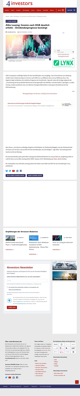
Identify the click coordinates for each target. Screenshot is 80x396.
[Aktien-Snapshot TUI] (61, 352)
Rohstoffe (45, 10)
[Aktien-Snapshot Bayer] (61, 344)
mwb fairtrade (39, 375)
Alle (59, 10)
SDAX (55, 364)
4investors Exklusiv (40, 365)
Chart (55, 159)
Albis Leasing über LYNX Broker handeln (63, 66)
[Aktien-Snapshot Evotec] (67, 348)
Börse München (39, 373)
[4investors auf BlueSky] (7, 171)
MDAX (56, 361)
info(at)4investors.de (10, 370)
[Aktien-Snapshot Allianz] (55, 344)
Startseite (5, 386)
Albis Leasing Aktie (35, 175)
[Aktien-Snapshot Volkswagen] (73, 352)
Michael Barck (24, 32)
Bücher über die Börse (41, 363)
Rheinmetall (45, 237)
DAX (55, 359)
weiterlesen (9, 249)
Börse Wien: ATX (58, 373)
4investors (7, 16)
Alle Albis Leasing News (15, 175)
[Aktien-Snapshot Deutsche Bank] (55, 348)
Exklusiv (7, 10)
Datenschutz (34, 386)
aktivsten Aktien (47, 350)
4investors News (40, 369)
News (59, 159)
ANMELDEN (12, 307)
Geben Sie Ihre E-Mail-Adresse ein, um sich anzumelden (23, 276)
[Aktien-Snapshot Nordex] (55, 352)
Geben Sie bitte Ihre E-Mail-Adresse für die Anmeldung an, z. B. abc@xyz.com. (24, 284)
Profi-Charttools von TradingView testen (63, 55)
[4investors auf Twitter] (10, 171)
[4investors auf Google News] (17, 171)
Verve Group (68, 237)
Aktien (12, 10)
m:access (39, 10)
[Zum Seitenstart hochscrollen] (77, 382)
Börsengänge (26, 10)
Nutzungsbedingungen (20, 303)
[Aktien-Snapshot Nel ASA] (73, 348)
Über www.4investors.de (15, 386)
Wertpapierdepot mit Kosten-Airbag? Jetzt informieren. (40, 94)
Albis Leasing (16, 16)
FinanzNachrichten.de (41, 371)
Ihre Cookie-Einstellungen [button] (45, 386)
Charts (33, 10)
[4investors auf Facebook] (21, 171)
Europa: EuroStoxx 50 (59, 375)
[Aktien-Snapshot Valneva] (67, 352)
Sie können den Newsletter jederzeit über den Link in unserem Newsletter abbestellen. (23, 293)
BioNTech (21, 237)
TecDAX (56, 366)
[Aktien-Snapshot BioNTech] (67, 344)
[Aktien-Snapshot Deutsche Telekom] (61, 348)
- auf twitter (29, 32)
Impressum (26, 386)
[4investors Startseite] (19, 4)
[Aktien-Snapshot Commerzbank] (73, 344)
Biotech (52, 10)
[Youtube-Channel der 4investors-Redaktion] (13, 171)
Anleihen (18, 10)
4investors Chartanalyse (41, 367)
